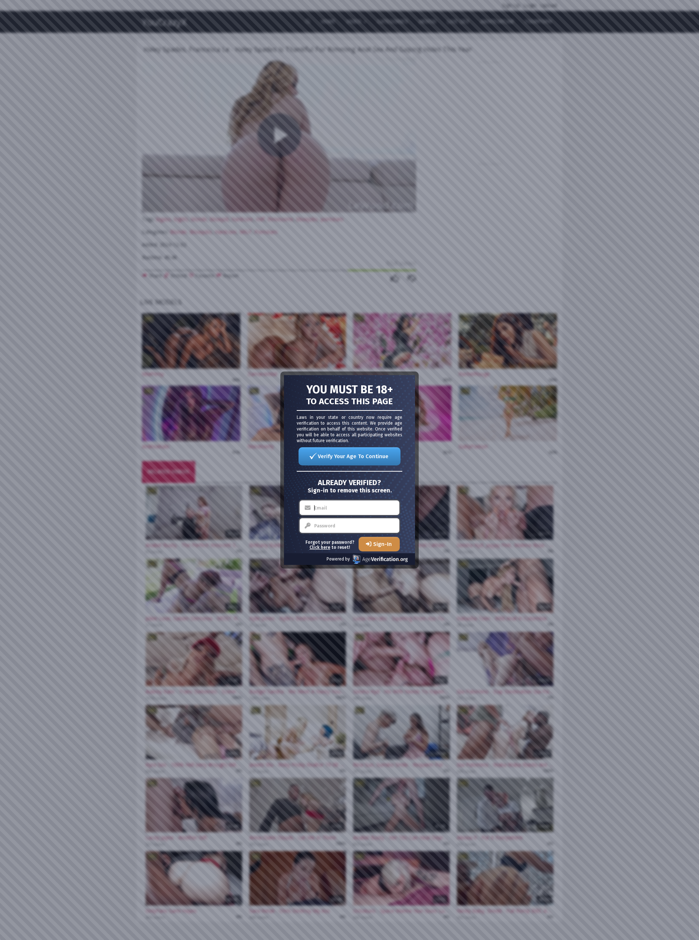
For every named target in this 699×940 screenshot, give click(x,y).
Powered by (338, 559)
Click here (319, 547)
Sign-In (382, 544)
